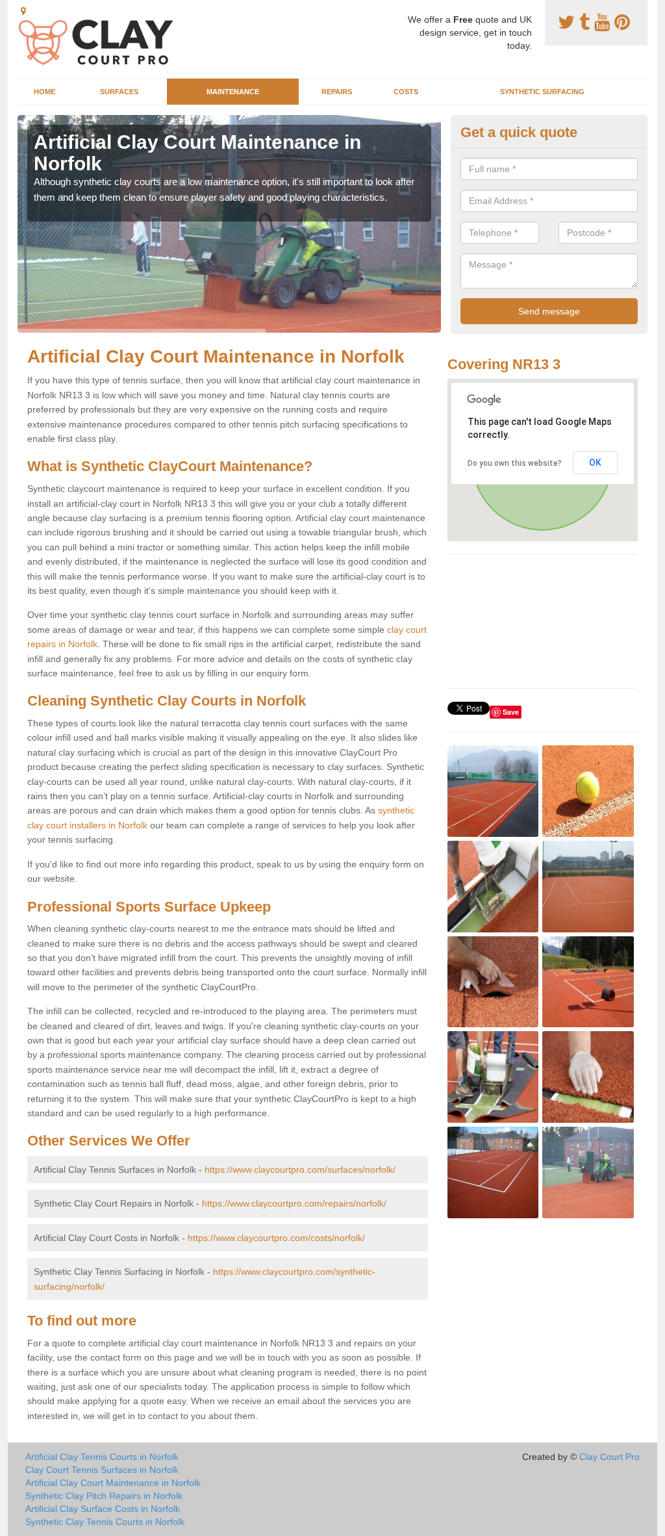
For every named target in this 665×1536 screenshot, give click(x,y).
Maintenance (233, 92)
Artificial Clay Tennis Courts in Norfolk (102, 1457)
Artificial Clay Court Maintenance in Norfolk (113, 1483)
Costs (406, 92)
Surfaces (119, 92)
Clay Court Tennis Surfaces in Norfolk (102, 1470)
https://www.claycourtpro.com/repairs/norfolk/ (294, 1203)
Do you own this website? (515, 463)
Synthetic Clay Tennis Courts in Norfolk (104, 1522)
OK (595, 462)
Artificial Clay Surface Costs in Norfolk (102, 1509)
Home (44, 92)
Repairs (336, 92)
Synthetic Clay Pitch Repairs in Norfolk (103, 1496)
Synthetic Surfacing (542, 92)
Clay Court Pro (609, 1457)
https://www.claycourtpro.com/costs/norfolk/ (276, 1238)
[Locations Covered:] (23, 11)
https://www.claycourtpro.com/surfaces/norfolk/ (300, 1169)
